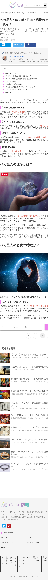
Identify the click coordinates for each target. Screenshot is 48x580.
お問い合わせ (15, 561)
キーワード (2, 560)
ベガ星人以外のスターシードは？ (17, 92)
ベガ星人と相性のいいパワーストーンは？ (20, 87)
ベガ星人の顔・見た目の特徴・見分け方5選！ (21, 79)
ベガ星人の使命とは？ (13, 81)
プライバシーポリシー (19, 564)
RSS (28, 557)
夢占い (4, 537)
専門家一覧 (24, 560)
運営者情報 (7, 560)
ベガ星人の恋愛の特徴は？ (14, 84)
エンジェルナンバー (32, 542)
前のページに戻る (21, 327)
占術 (3, 547)
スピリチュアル (32, 13)
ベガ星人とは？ (10, 73)
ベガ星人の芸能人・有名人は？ (16, 89)
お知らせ (11, 559)
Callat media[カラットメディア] (12, 13)
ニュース (28, 537)
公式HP (12, 57)
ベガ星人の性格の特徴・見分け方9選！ (19, 76)
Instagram (20, 57)
